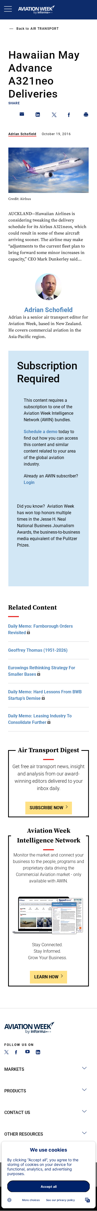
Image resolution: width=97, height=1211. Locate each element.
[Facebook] (17, 1052)
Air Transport (44, 29)
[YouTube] (27, 1052)
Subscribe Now (46, 807)
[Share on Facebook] (70, 115)
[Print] (86, 115)
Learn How (46, 976)
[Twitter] (6, 1052)
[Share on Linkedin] (38, 115)
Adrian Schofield (22, 134)
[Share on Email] (22, 115)
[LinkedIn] (38, 1052)
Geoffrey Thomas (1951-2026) (38, 650)
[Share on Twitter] (54, 115)
